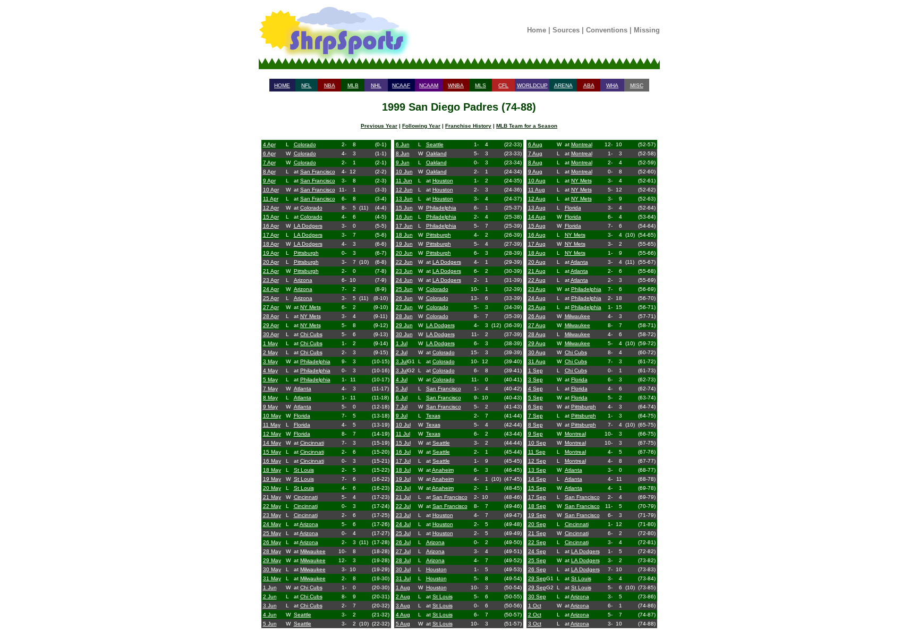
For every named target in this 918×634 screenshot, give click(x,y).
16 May (272, 461)
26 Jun (404, 298)
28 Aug (537, 334)
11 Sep (537, 452)
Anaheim (443, 470)
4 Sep (535, 388)
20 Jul (403, 488)
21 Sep (537, 533)
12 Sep (537, 461)
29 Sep (537, 578)
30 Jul (403, 569)
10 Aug (537, 180)
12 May (272, 434)
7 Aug (535, 153)
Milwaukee (313, 551)
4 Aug (403, 615)
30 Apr (271, 334)
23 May (272, 515)
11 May (271, 425)
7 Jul (401, 407)
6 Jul (401, 398)
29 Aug (537, 343)
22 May (272, 506)
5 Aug (403, 624)
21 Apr (271, 271)
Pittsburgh (306, 253)
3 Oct (534, 624)
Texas (433, 416)
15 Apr (271, 217)
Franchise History (468, 126)
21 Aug (537, 271)
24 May (272, 524)
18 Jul (403, 470)
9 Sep (535, 434)
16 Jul (403, 452)
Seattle (302, 615)
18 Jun (404, 235)
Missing (647, 30)
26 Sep (537, 569)
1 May (270, 343)
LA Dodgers (308, 226)
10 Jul (403, 425)
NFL (306, 85)
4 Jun (270, 615)
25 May (272, 533)
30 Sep (537, 596)
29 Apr (271, 325)
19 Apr (271, 253)
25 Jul (403, 533)
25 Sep (537, 560)
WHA (612, 85)
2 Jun (270, 596)
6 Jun (403, 144)
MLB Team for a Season (526, 126)
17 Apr (271, 235)
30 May (272, 569)
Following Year (421, 126)
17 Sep (537, 497)
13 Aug (537, 208)
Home (536, 30)
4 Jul (401, 379)
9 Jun (403, 162)
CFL (503, 85)
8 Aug (535, 162)
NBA (329, 85)
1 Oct (534, 605)
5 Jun (270, 624)
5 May (270, 379)
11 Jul (403, 434)
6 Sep (535, 407)
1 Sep (535, 370)
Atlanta (302, 388)
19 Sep (537, 515)
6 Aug (535, 144)
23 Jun (404, 271)
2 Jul (401, 352)
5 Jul (401, 388)
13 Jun (404, 199)
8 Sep (535, 425)
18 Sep (537, 506)
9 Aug (535, 171)
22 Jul (403, 506)
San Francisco (317, 171)
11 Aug (536, 190)
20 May (272, 488)
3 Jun (270, 605)
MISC (636, 85)
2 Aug (403, 596)
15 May (272, 452)
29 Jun (404, 325)
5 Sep (535, 398)
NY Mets (310, 307)
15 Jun (404, 208)
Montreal (581, 144)
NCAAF (401, 85)
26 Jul (403, 542)
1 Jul (401, 343)
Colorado (305, 144)
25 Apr (271, 298)
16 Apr (271, 226)
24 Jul (403, 524)
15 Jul (403, 443)
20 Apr (271, 262)
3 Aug (403, 605)
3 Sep (535, 379)
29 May (272, 560)
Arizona (303, 280)
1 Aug (403, 587)
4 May (270, 370)
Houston (442, 180)
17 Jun (404, 226)
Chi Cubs (311, 334)
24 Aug (537, 298)
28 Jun (404, 316)
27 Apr (271, 307)
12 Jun (404, 190)
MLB (353, 85)
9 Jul (401, 416)
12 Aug (537, 199)
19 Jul (403, 479)
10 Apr (271, 190)
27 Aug (537, 325)
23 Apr (271, 280)
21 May (272, 497)
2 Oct (534, 615)
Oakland (436, 153)
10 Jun (404, 171)
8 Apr (269, 171)
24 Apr (271, 289)
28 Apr (271, 316)
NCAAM (428, 85)
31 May (272, 578)
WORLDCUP (532, 85)
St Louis (304, 470)
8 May (270, 398)
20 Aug (537, 262)
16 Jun (404, 217)
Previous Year (379, 126)
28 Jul (403, 560)
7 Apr (269, 162)
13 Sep (537, 470)
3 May (270, 361)
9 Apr (269, 180)
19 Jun (404, 244)
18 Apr (271, 244)
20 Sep (537, 524)
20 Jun (404, 253)
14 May (272, 443)
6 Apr (269, 153)
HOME (282, 85)
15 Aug (537, 226)
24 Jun (404, 280)
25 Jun (404, 289)
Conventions (606, 30)
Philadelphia (315, 361)
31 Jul (403, 578)
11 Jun (404, 180)
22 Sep (537, 542)
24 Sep (537, 551)
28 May (272, 551)
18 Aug (537, 253)
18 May (272, 470)
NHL (376, 85)
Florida (302, 416)
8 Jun (403, 153)
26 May (272, 542)
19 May (272, 479)
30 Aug (537, 352)
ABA (588, 85)
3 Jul (401, 361)
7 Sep (535, 416)
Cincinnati (312, 443)
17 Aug (537, 244)
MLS (480, 85)
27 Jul (403, 551)
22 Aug (537, 280)
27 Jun (404, 307)
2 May (270, 352)
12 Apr (271, 208)
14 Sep (537, 479)
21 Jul (403, 497)
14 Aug (537, 217)
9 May (270, 407)
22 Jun (404, 262)
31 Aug (537, 361)
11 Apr (270, 199)
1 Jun (270, 587)
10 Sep (537, 443)
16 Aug (537, 235)
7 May (270, 388)
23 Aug (537, 289)
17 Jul (403, 461)
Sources (566, 30)
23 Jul (403, 515)
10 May (272, 416)
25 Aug (537, 307)
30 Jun (404, 334)
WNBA (456, 85)
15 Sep (537, 488)
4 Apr (269, 144)
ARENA (563, 85)
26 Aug (537, 316)
